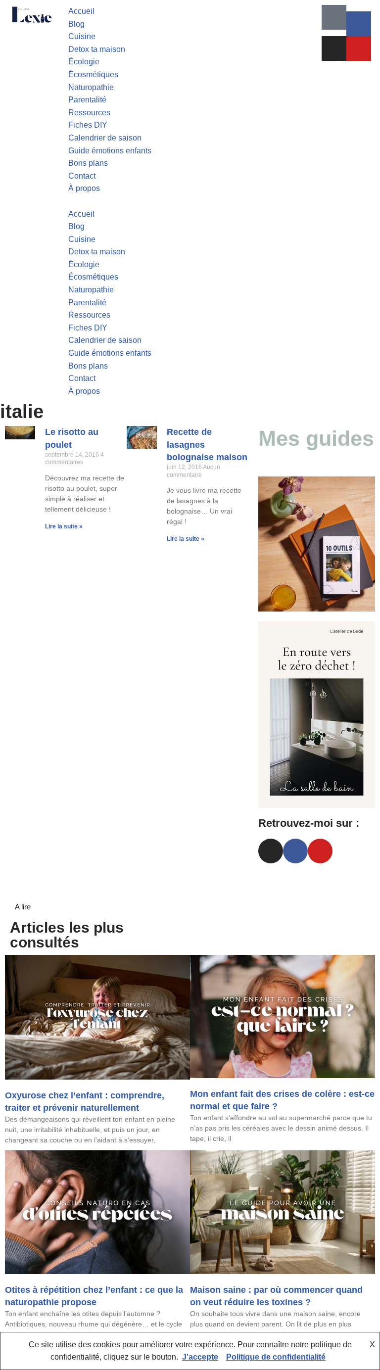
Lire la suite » (64, 526)
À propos (84, 188)
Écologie (83, 61)
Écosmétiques (93, 74)
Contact (81, 176)
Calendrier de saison (105, 138)
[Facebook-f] (358, 23)
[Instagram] (334, 48)
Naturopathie (91, 87)
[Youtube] (358, 48)
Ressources (89, 112)
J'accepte (200, 1357)
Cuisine (81, 36)
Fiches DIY (87, 125)
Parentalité (87, 99)
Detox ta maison (96, 49)
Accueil (81, 11)
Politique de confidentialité (276, 1357)
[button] (190, 201)
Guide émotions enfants (109, 150)
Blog (76, 24)
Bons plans (88, 163)
